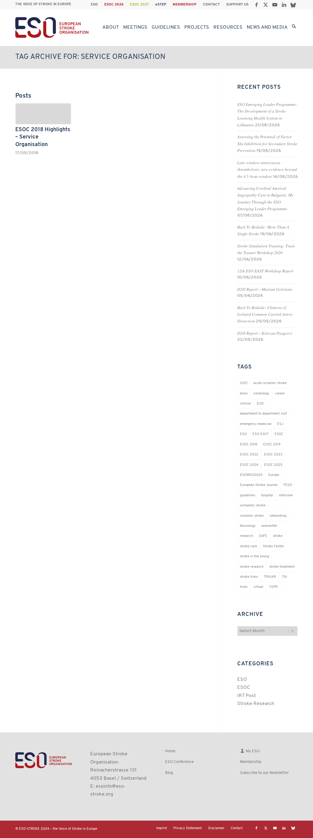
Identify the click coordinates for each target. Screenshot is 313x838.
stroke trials (249, 577)
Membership (250, 762)
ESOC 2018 (248, 444)
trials (244, 587)
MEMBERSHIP (185, 4)
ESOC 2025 (273, 465)
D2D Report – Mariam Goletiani (264, 289)
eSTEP (160, 4)
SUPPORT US (237, 4)
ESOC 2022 (249, 454)
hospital (267, 495)
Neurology (248, 526)
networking (278, 516)
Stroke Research (255, 703)
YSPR (273, 587)
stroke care (248, 546)
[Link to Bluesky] (293, 4)
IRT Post (246, 695)
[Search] (294, 27)
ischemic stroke (252, 516)
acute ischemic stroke (270, 383)
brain (244, 393)
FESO (287, 485)
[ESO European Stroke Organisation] (52, 27)
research (246, 536)
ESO (94, 4)
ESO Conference (179, 762)
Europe (273, 475)
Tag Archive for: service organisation (90, 57)
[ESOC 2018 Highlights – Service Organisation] (43, 113)
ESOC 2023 (273, 454)
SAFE (263, 536)
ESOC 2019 (272, 444)
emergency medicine (255, 424)
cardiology (261, 393)
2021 (244, 383)
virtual (258, 587)
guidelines (247, 495)
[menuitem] (94, 4)
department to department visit (263, 413)
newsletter (269, 526)
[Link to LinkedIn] (283, 4)
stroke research (251, 567)
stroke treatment (282, 567)
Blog (169, 773)
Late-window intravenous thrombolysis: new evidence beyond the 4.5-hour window (267, 169)
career (280, 393)
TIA (284, 577)
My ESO (252, 751)
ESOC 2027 (139, 4)
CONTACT (211, 4)
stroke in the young (254, 556)
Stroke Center (273, 546)
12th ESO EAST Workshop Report (265, 271)
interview (286, 495)
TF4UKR (270, 577)
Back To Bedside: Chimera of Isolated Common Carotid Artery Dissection (265, 314)
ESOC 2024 (249, 465)
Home (170, 751)
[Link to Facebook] (256, 4)
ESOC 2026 (113, 4)
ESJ (280, 424)
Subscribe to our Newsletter (264, 773)
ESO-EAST (260, 434)
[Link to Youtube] (274, 4)
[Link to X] (265, 4)
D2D (260, 403)
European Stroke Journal (259, 485)
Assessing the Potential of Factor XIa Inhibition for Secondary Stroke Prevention (267, 143)
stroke (277, 536)
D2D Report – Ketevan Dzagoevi (264, 333)
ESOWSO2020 (251, 475)
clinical (245, 403)
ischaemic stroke (253, 505)
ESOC (278, 434)
